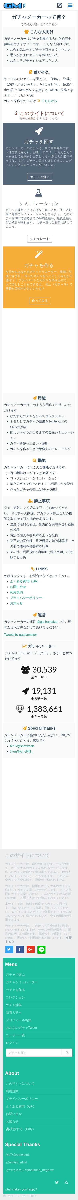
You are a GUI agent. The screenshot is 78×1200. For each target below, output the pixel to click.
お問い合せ (18, 587)
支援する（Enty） (23, 1129)
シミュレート (39, 238)
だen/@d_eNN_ (21, 751)
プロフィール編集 (18, 1020)
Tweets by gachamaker (20, 634)
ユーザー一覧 (15, 1035)
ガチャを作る (15, 989)
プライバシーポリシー (26, 598)
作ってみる (40, 300)
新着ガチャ (14, 1012)
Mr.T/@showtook (22, 746)
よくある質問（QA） (25, 581)
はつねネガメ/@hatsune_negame (30, 1170)
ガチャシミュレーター (22, 982)
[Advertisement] (39, 350)
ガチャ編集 (14, 1005)
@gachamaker (47, 621)
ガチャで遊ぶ (39, 177)
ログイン (12, 1043)
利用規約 (16, 592)
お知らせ (16, 603)
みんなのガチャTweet (21, 1027)
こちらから (49, 101)
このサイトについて (20, 1083)
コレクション (15, 997)
